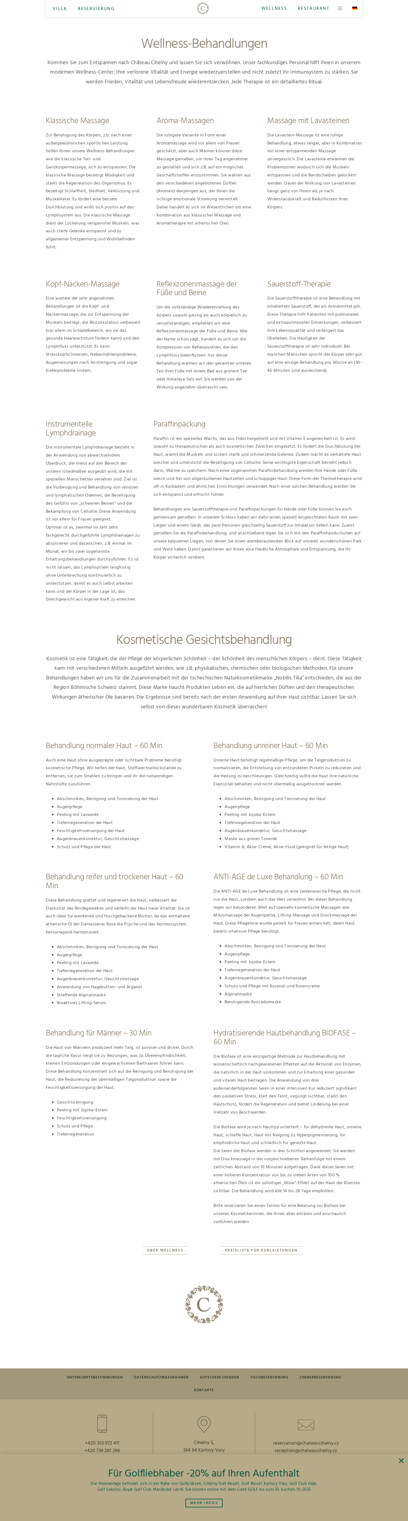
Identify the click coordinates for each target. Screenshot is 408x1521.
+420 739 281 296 (102, 1451)
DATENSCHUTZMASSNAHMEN (161, 1377)
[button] (60, 8)
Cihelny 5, (204, 1443)
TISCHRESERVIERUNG (269, 1377)
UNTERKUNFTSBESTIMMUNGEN (95, 1377)
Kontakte (204, 1390)
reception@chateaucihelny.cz (306, 1451)
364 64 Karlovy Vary (204, 1450)
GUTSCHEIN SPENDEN (219, 1377)
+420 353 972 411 (102, 1443)
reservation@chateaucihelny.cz (306, 1443)
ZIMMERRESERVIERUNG (320, 1377)
